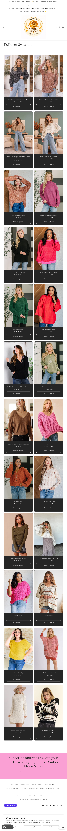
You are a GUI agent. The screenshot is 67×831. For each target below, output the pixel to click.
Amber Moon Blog (38, 792)
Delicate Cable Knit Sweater (48, 501)
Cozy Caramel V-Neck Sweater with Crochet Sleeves (18, 157)
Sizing (16, 785)
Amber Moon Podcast (25, 792)
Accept (33, 827)
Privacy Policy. (45, 822)
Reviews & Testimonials (13, 788)
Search (7, 781)
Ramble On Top (18, 615)
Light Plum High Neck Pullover (48, 215)
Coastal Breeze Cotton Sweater (48, 156)
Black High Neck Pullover (18, 272)
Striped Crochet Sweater (48, 730)
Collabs (47, 796)
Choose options (18, 106)
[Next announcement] (64, 2)
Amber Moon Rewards (41, 781)
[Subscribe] (46, 772)
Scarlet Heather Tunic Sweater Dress (48, 673)
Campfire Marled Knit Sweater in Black (18, 100)
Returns (40, 785)
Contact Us (14, 781)
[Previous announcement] (3, 2)
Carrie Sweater (48, 615)
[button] (3, 27)
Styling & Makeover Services (30, 788)
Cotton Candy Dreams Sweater (48, 444)
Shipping (33, 785)
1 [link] (26, 745)
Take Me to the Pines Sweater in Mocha (18, 444)
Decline (51, 827)
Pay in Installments (12, 792)
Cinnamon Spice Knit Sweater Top (48, 100)
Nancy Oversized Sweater (18, 215)
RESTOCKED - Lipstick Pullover (48, 272)
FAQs (11, 785)
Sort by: (37, 52)
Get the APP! (29, 781)
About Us (21, 781)
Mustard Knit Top (18, 673)
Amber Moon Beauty (46, 788)
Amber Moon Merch (49, 785)
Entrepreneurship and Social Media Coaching (30, 796)
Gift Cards (56, 788)
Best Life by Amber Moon (52, 792)
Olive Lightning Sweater (48, 387)
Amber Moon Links (54, 781)
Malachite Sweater (18, 329)
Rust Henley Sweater (18, 501)
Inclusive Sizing (24, 785)
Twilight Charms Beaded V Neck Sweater (18, 387)
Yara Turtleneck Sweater (48, 329)
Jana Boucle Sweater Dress (18, 730)
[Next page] (40, 745)
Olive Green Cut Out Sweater (18, 558)
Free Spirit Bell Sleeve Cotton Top (49, 558)
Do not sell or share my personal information (33, 799)
